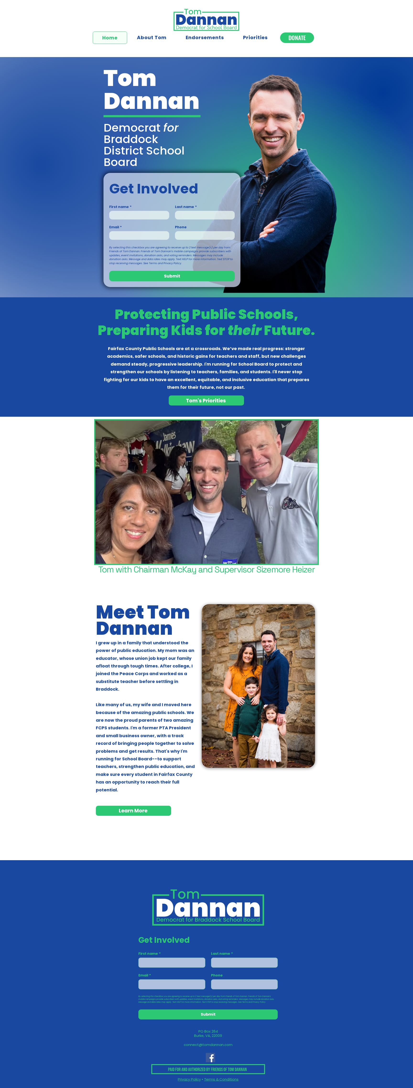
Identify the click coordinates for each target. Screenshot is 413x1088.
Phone (181, 227)
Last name (186, 207)
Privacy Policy (189, 1079)
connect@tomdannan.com (208, 1044)
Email (115, 227)
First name (120, 207)
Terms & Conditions (221, 1079)
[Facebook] (210, 1057)
